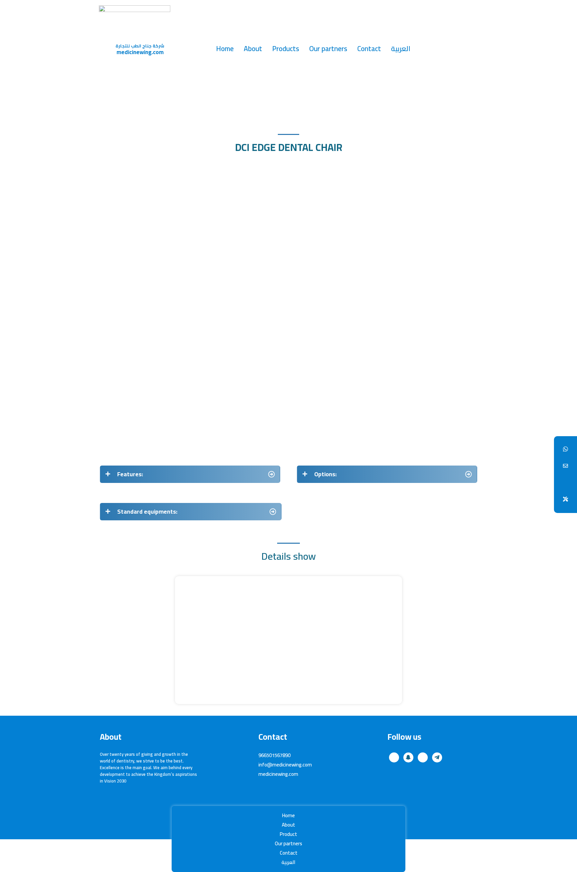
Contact (369, 48)
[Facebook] (565, 449)
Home (225, 48)
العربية (400, 48)
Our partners (328, 48)
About (253, 48)
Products (285, 48)
